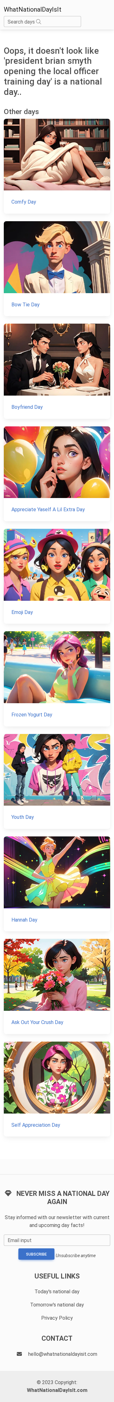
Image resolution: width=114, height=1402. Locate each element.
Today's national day (57, 1292)
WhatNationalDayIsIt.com (57, 1390)
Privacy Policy (57, 1318)
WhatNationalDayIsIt (32, 9)
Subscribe (36, 1254)
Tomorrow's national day (57, 1305)
